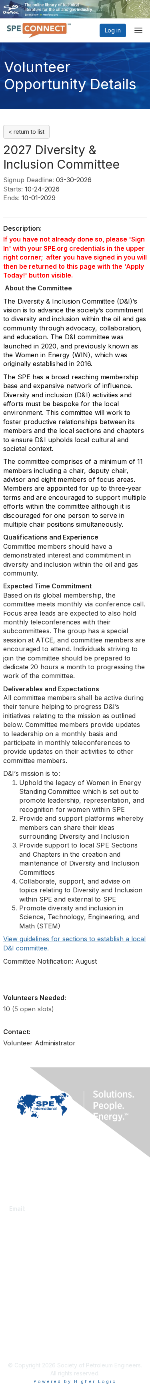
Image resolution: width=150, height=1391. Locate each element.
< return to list (26, 131)
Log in (113, 30)
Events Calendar (30, 1277)
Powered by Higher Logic (75, 1381)
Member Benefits (31, 1269)
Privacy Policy (27, 1337)
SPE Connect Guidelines (41, 1345)
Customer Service (32, 1200)
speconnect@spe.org (56, 1208)
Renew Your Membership (42, 1261)
